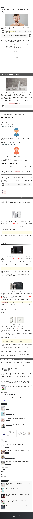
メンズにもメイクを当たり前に (16, 515)
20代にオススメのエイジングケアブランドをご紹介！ (13, 51)
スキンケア (3, 400)
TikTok (3, 477)
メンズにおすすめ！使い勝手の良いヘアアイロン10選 (14, 444)
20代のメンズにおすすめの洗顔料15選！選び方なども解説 (15, 418)
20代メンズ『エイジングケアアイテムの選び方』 (13, 49)
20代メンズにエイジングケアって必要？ (11, 46)
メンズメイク (4, 471)
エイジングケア (5, 401)
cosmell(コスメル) (16, 2)
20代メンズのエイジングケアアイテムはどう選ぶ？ (13, 47)
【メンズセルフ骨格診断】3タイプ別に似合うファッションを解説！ (17, 488)
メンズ (8, 401)
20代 (2, 401)
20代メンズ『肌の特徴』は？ (10, 48)
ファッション (4, 476)
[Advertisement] (16, 66)
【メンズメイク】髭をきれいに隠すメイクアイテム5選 (15, 424)
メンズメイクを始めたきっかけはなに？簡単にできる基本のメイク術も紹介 (17, 450)
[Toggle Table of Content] (27, 44)
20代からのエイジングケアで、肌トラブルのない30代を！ (14, 57)
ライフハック (4, 474)
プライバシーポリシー (15, 513)
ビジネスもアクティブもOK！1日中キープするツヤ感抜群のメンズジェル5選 (17, 461)
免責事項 (19, 513)
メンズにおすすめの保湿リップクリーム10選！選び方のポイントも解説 (17, 412)
